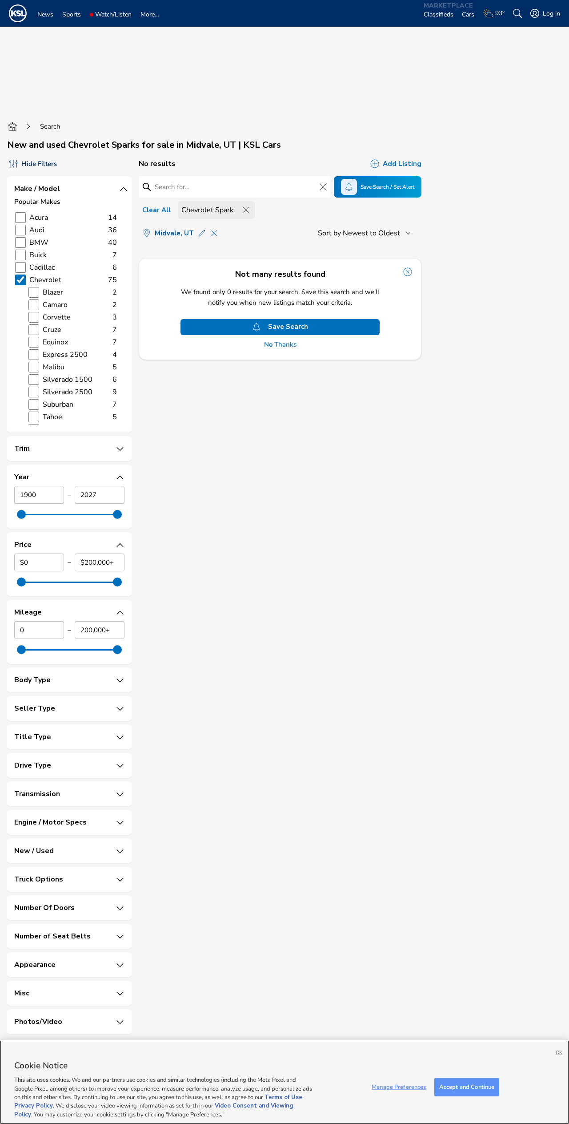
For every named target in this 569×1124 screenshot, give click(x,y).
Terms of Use (283, 1097)
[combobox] (366, 233)
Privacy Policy (33, 1106)
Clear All (156, 210)
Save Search (288, 326)
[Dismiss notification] (407, 272)
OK (559, 1052)
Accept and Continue (466, 1087)
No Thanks (280, 344)
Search (50, 126)
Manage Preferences (399, 1087)
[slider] (21, 514)
